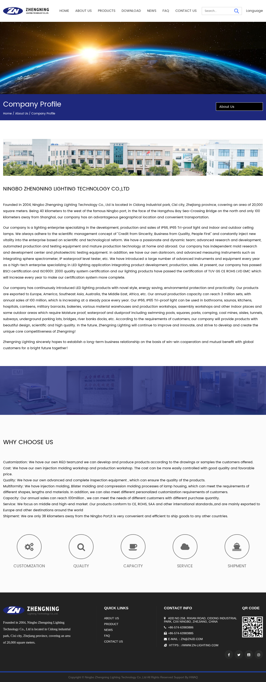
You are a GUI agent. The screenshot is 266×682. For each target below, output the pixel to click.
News (151, 11)
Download (131, 11)
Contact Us (186, 11)
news (108, 630)
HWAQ (193, 677)
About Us (83, 11)
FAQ (166, 11)
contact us (113, 641)
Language (254, 11)
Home (64, 11)
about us (111, 618)
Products (106, 11)
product (111, 624)
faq (107, 635)
